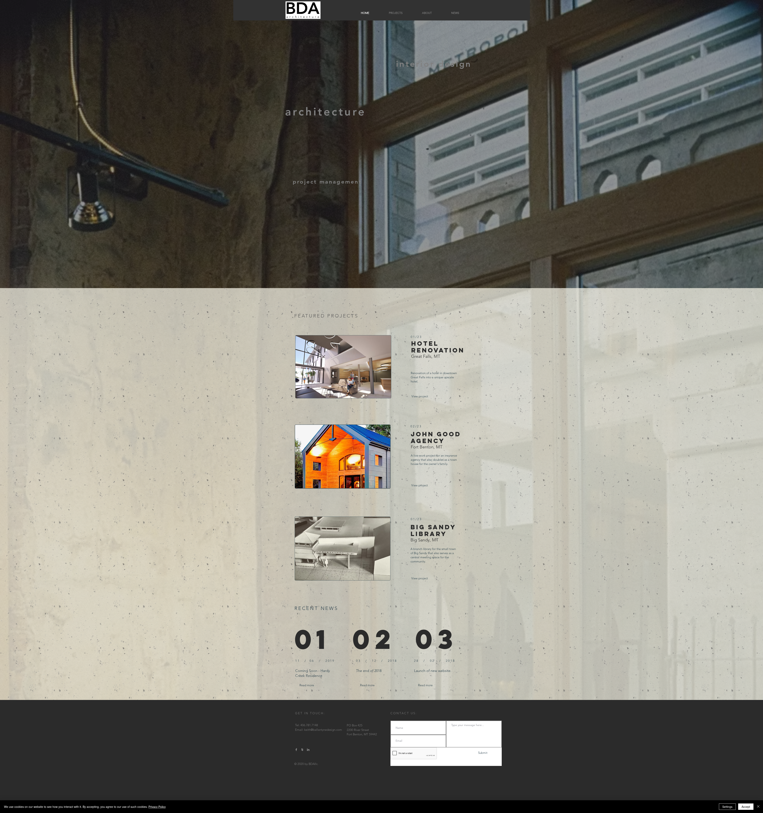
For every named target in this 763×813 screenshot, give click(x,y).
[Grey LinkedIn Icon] (308, 749)
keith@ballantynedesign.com (323, 730)
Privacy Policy (157, 807)
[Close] (758, 806)
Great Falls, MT (425, 356)
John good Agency (436, 437)
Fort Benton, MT (427, 447)
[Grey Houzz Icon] (302, 749)
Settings (727, 807)
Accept (746, 807)
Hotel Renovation (438, 347)
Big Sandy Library (433, 530)
